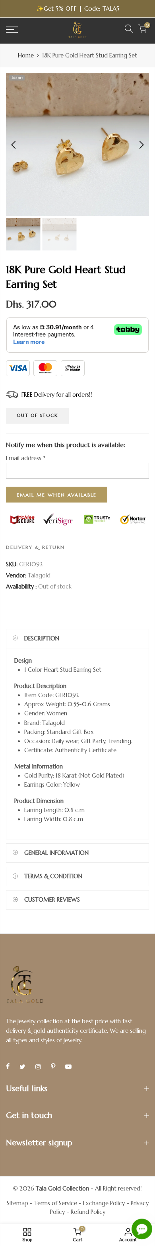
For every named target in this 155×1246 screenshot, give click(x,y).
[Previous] (14, 145)
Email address (25, 458)
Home (26, 55)
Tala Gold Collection (62, 1188)
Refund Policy (88, 1211)
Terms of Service (55, 1203)
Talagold (39, 575)
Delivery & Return (35, 547)
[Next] (141, 145)
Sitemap (17, 1203)
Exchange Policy (104, 1203)
